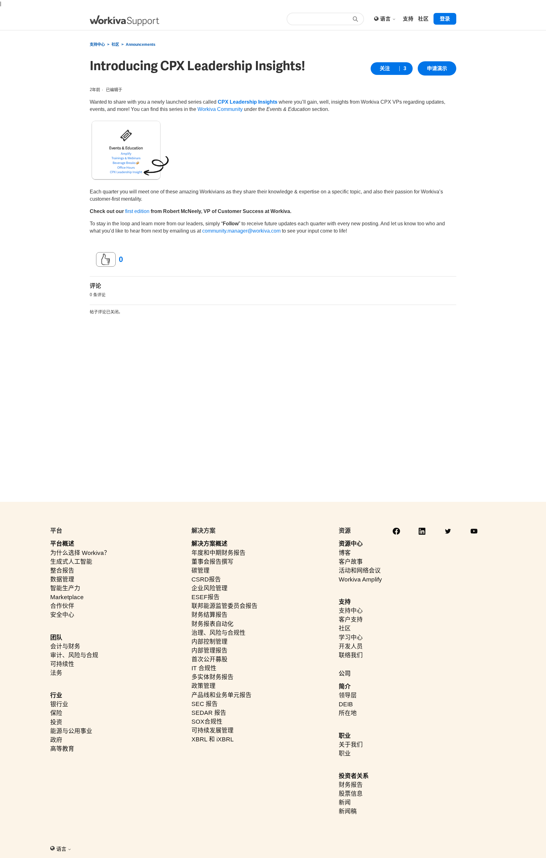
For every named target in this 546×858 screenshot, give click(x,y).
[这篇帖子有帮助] (106, 259)
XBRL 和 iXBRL (212, 739)
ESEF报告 (205, 597)
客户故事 (351, 561)
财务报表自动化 (212, 624)
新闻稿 (348, 811)
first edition (137, 211)
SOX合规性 (206, 721)
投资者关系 (354, 776)
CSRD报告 (206, 579)
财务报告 (351, 785)
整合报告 (62, 570)
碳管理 (200, 570)
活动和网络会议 (360, 570)
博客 (345, 553)
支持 (345, 602)
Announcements (140, 44)
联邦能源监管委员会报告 (224, 606)
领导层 (348, 695)
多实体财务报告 (212, 677)
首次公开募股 (209, 659)
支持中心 (97, 44)
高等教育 (62, 748)
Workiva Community (220, 109)
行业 (56, 695)
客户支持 (351, 619)
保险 (56, 713)
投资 (56, 722)
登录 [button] (445, 18)
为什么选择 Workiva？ (80, 553)
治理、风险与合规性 (218, 633)
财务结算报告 (209, 615)
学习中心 (351, 637)
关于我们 (351, 744)
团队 (56, 637)
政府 (56, 740)
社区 (115, 44)
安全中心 (62, 615)
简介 (345, 686)
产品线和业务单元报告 (221, 695)
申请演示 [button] (437, 68)
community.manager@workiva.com (241, 231)
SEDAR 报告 (208, 712)
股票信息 (351, 793)
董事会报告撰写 (212, 561)
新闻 (345, 802)
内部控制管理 (209, 641)
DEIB (346, 704)
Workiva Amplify (360, 579)
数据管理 (62, 579)
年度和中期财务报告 (218, 553)
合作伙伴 (62, 606)
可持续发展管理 (212, 730)
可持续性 (62, 664)
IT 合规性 (203, 668)
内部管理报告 (209, 650)
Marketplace (67, 597)
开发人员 (351, 646)
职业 (345, 736)
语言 (386, 18)
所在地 (348, 713)
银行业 (59, 704)
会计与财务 (65, 646)
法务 (56, 673)
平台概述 (62, 543)
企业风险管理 (209, 588)
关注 (385, 68)
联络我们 (351, 655)
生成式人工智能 (71, 561)
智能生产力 (65, 588)
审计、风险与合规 (74, 655)
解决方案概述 (209, 543)
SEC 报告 (204, 704)
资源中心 (351, 543)
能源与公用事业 (71, 731)
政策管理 (203, 686)
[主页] (124, 20)
